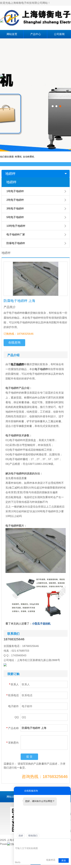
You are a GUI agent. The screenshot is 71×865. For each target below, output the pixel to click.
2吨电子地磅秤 (15, 199)
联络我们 (32, 835)
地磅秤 (10, 174)
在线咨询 (14, 342)
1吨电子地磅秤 (15, 191)
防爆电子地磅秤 (15, 243)
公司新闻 (59, 34)
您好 (21, 835)
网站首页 (12, 34)
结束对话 (50, 860)
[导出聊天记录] (67, 842)
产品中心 (35, 34)
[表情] (17, 842)
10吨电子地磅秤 (15, 225)
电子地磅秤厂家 (15, 234)
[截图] (32, 842)
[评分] (22, 843)
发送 (63, 860)
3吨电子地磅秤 (15, 208)
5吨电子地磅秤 (15, 217)
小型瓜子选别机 (41, 623)
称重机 (19, 156)
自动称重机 (28, 156)
